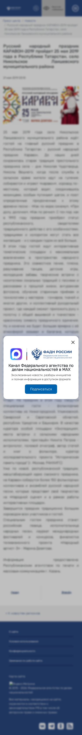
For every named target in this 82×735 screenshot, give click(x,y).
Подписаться (41, 389)
